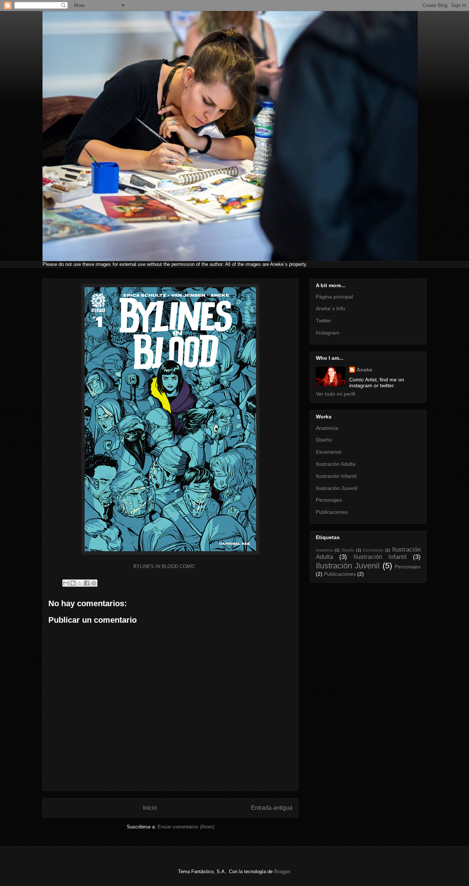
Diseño (324, 440)
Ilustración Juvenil (336, 488)
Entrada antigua (271, 808)
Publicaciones (332, 512)
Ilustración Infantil (336, 476)
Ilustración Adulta (335, 464)
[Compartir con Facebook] (87, 583)
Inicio (150, 808)
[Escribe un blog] (73, 583)
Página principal (334, 297)
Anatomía (327, 428)
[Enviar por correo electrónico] (66, 583)
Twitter (323, 320)
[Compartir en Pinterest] (93, 583)
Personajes (329, 500)
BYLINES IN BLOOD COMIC (164, 566)
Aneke (364, 370)
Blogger (282, 871)
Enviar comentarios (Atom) (186, 827)
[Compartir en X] (80, 583)
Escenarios (328, 452)
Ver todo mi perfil (335, 394)
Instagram (327, 333)
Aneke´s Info (330, 308)
